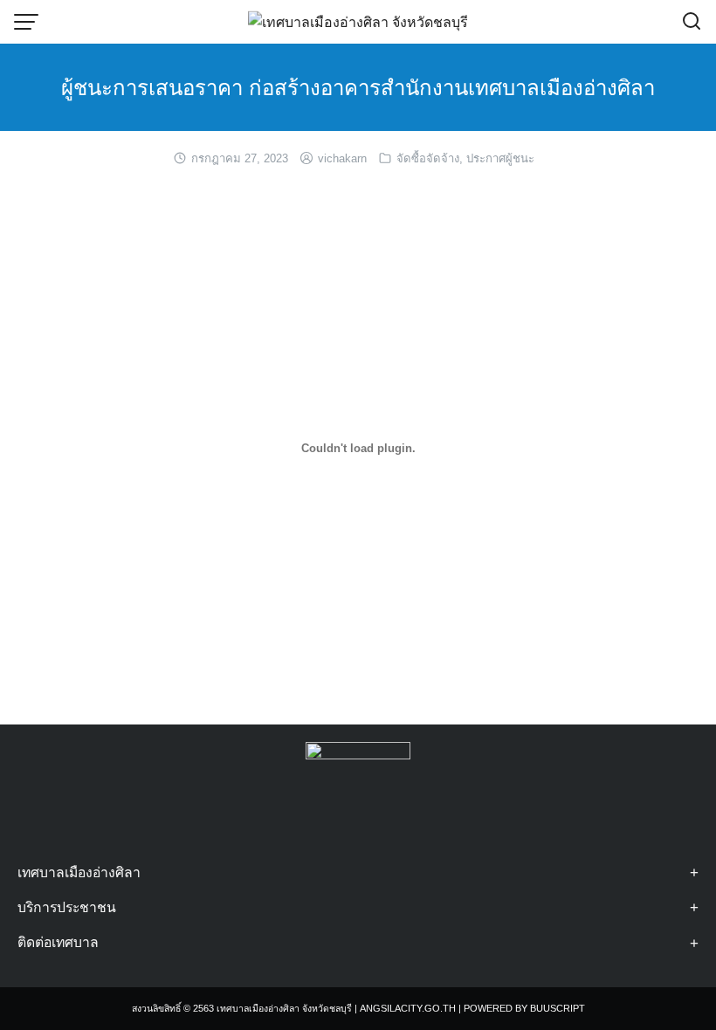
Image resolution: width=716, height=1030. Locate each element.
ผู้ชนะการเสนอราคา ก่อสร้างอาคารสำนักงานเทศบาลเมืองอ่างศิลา (358, 88)
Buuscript (557, 1008)
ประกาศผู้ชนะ (500, 158)
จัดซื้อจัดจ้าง (427, 158)
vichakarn (342, 158)
